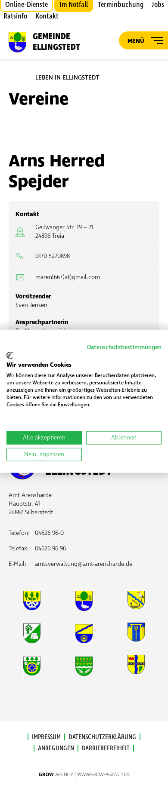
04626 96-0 (49, 533)
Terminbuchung (120, 4)
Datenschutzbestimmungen (124, 347)
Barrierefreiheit (106, 748)
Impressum (46, 737)
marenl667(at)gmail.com (67, 277)
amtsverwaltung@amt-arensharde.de (83, 564)
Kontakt (47, 16)
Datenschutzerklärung (102, 737)
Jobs (158, 4)
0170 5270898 (52, 256)
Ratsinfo (15, 16)
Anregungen (56, 748)
